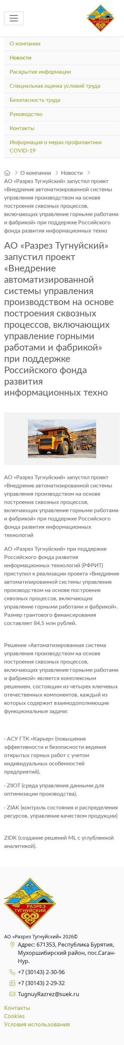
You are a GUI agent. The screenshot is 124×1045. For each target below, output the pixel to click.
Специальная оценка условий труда (55, 86)
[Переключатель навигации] (13, 18)
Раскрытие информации (40, 72)
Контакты (22, 128)
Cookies (14, 1016)
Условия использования (37, 1024)
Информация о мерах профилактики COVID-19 (56, 146)
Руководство (26, 114)
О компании (25, 43)
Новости (20, 58)
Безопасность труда (35, 100)
